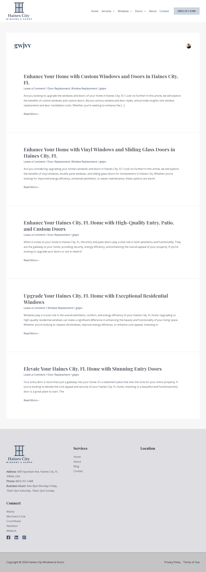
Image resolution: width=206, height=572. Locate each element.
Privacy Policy (172, 562)
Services (106, 11)
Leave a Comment (34, 88)
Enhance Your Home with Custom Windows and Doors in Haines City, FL (101, 79)
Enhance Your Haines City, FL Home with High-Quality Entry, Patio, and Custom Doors (99, 225)
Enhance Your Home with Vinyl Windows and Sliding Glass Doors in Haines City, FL (99, 152)
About (152, 11)
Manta (10, 511)
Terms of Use (191, 562)
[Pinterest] (24, 537)
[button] (113, 11)
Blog (76, 466)
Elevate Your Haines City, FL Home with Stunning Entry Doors (93, 368)
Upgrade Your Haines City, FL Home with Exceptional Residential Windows (96, 298)
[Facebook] (8, 537)
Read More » (31, 114)
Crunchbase (13, 521)
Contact (164, 11)
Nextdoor (12, 526)
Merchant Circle (15, 516)
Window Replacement (84, 88)
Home (94, 11)
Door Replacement (58, 88)
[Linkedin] (16, 537)
